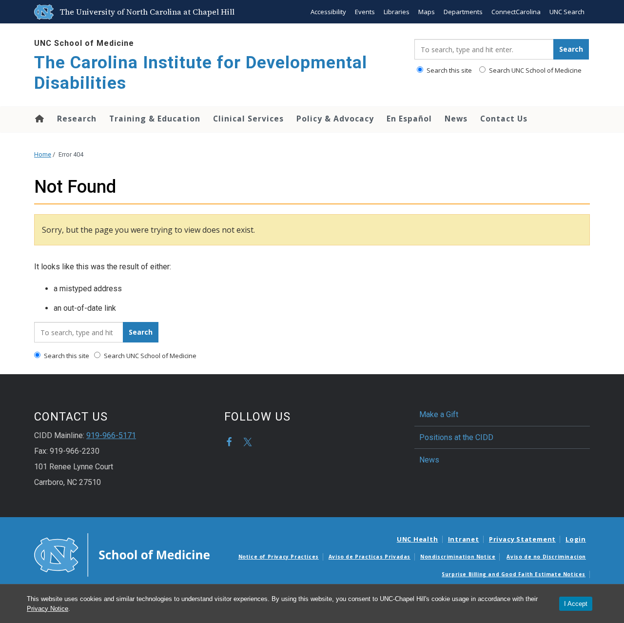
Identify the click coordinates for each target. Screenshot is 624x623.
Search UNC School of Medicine (535, 70)
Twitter (248, 442)
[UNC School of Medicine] (122, 554)
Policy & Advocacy (335, 118)
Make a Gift (438, 414)
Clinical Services (248, 118)
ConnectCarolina (516, 11)
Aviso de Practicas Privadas (369, 556)
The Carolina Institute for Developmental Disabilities (200, 73)
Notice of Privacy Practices (278, 556)
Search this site (448, 70)
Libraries (397, 11)
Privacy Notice (47, 608)
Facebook (229, 442)
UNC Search (567, 11)
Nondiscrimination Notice (457, 556)
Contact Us (503, 118)
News (456, 118)
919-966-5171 (111, 435)
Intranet (463, 539)
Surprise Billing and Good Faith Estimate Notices (513, 574)
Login (576, 539)
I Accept (575, 603)
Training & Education (154, 118)
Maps (426, 11)
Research (77, 118)
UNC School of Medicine (84, 43)
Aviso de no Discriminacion (546, 556)
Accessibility (328, 11)
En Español (409, 118)
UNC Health (417, 539)
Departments (463, 11)
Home (39, 118)
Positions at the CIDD (456, 437)
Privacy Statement (522, 539)
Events (365, 11)
